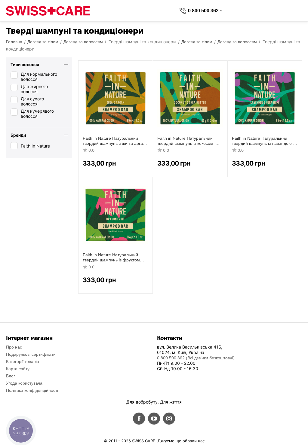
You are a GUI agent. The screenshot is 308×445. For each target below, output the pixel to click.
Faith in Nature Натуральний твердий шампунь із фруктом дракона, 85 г (111, 257)
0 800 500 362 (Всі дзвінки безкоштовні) (196, 357)
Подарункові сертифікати (31, 354)
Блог (10, 375)
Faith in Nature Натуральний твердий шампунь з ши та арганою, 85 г (113, 141)
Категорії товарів (22, 361)
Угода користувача (24, 383)
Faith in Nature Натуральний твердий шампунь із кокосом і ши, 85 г (186, 141)
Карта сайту (17, 368)
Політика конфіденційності (32, 390)
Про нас (14, 347)
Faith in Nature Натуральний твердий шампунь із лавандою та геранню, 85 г (264, 141)
